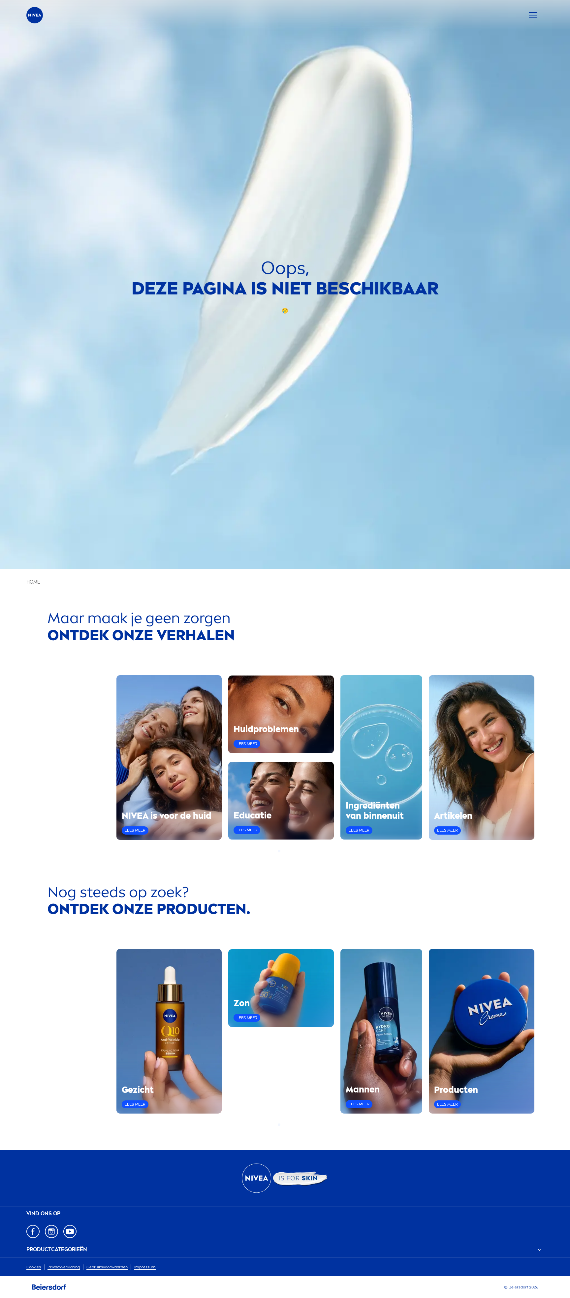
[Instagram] (51, 1231)
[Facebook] (33, 1231)
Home (33, 582)
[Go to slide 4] (291, 851)
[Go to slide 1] (279, 851)
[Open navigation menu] (533, 15)
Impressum (145, 1267)
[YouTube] (70, 1231)
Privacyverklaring (64, 1267)
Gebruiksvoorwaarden (107, 1267)
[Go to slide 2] (283, 851)
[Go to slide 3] (287, 851)
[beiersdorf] (49, 1287)
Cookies (33, 1267)
